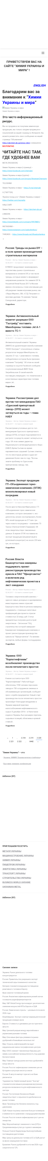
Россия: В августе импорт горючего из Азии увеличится (20, 1075)
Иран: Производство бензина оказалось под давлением (20, 1105)
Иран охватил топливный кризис (15, 993)
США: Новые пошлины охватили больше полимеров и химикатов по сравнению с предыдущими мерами (23, 1112)
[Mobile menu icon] (43, 53)
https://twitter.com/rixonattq (13, 200)
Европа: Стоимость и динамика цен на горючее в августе (22, 1025)
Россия (8, 260)
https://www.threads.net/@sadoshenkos (28, 234)
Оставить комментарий (24, 263)
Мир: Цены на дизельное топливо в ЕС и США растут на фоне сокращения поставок (23, 1139)
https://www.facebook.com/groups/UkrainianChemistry (24, 179)
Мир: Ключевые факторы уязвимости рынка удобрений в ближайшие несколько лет (20, 1038)
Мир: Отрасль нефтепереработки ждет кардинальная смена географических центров (21, 1045)
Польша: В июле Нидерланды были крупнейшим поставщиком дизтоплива (21, 1132)
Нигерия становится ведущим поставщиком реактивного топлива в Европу (20, 987)
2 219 (31, 738)
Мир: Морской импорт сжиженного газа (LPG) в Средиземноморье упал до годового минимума (21, 1125)
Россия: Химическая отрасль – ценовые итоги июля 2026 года (23, 1011)
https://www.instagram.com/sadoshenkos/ (19, 230)
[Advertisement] (24, 24)
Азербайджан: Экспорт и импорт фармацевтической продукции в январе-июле (23, 1018)
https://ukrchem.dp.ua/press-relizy (16, 143)
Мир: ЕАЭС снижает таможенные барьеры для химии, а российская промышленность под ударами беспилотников (23, 1054)
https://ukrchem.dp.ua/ (33, 209)
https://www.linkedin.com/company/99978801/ (21, 222)
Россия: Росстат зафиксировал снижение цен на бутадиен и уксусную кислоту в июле (22, 1069)
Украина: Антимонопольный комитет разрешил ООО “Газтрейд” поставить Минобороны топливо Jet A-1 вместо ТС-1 (23, 323)
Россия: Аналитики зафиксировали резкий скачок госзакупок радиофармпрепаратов (22, 998)
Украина (9, 335)
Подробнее (10, 304)
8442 (31, 741)
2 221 (11, 741)
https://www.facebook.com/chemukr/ (17, 171)
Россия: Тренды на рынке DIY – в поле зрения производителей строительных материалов (24, 252)
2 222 (19, 741)
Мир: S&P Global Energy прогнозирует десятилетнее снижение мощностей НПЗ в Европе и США (23, 1004)
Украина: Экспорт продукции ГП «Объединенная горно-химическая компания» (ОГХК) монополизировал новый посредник (23, 488)
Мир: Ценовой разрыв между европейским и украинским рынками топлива (20, 1032)
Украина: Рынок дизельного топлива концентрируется (17, 974)
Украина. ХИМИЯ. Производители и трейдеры (21, 757)
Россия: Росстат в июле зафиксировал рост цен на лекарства (23, 1119)
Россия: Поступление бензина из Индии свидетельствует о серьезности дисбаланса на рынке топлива (21, 1097)
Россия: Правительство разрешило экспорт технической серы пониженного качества (20, 980)
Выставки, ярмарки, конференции (17, 764)
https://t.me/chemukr (32, 188)
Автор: (24, 260)
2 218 (23, 738)
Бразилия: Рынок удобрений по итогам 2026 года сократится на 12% (22, 1146)
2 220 (39, 738)
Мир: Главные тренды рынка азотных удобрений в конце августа (22, 1062)
